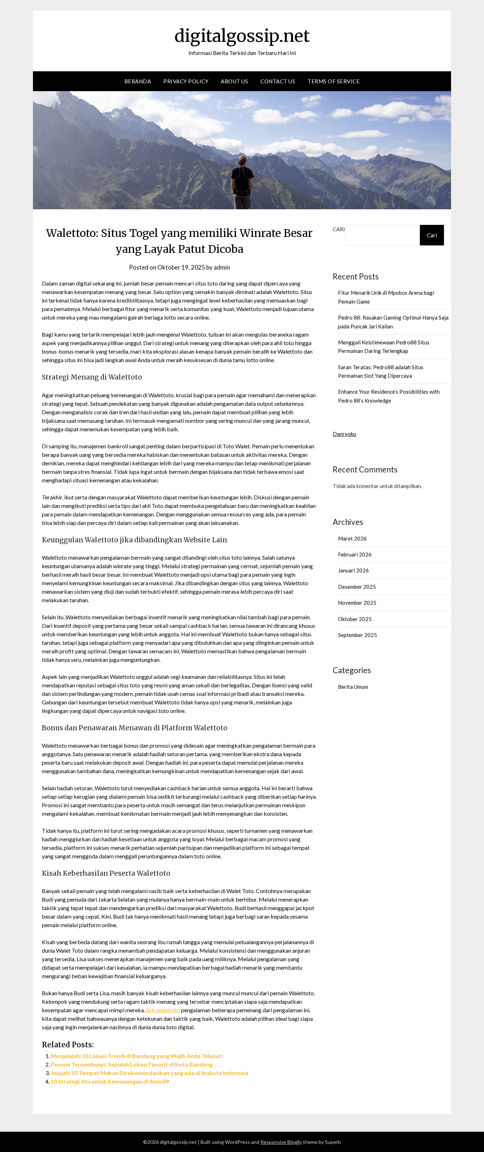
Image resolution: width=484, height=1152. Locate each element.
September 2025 (357, 635)
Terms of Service (334, 81)
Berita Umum (353, 686)
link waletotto (163, 1010)
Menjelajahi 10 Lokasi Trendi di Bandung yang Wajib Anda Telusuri (137, 1055)
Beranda (137, 81)
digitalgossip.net (242, 35)
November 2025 (357, 602)
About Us (234, 81)
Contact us (277, 81)
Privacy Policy (185, 81)
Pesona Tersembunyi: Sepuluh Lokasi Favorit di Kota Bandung (132, 1064)
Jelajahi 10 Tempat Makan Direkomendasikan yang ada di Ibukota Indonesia (149, 1072)
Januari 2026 (353, 570)
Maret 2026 (352, 538)
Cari (339, 229)
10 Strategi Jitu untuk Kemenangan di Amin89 (110, 1081)
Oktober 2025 (355, 619)
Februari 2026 (355, 554)
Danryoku (344, 434)
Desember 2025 (357, 586)
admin (222, 267)
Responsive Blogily (281, 1142)
